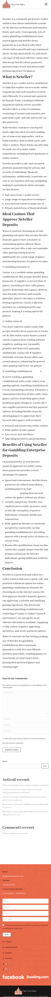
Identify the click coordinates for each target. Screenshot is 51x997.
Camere (8, 942)
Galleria (8, 953)
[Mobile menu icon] (46, 4)
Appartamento (11, 947)
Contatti (8, 958)
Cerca (4, 761)
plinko (36, 371)
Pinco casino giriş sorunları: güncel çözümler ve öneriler (25, 785)
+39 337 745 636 (8, 885)
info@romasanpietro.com (13, 876)
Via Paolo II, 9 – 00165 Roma (14, 893)
